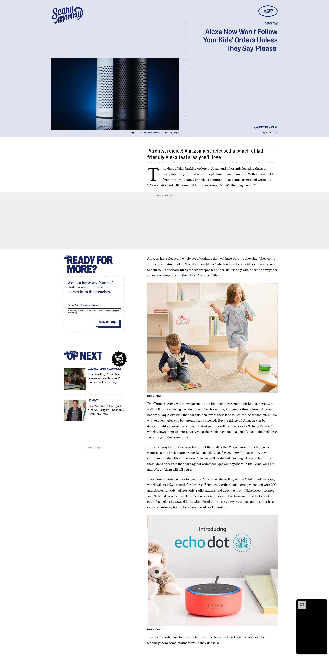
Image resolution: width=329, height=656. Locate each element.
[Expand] (300, 602)
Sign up (104, 322)
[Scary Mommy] (67, 14)
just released (169, 258)
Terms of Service (111, 311)
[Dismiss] (323, 602)
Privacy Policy (72, 313)
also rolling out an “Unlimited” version (246, 479)
